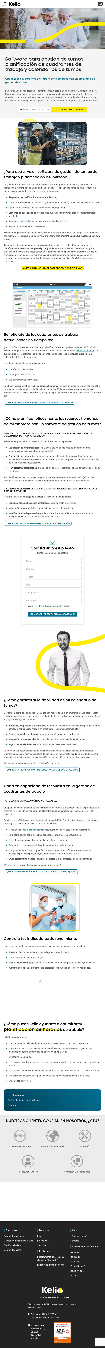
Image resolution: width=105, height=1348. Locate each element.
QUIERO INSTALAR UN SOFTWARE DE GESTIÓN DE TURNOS (52, 268)
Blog (39, 1236)
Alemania (75, 1252)
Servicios (41, 1245)
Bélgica (74, 1256)
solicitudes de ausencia (32, 829)
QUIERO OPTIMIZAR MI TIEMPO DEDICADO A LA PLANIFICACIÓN (38, 523)
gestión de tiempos (85, 350)
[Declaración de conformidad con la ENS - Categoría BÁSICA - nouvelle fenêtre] (62, 1332)
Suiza (73, 1275)
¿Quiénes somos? (79, 1236)
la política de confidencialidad (48, 606)
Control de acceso (12, 1249)
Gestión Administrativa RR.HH (18, 1240)
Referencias (43, 1240)
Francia (74, 1261)
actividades (25, 221)
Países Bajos (76, 1266)
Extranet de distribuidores (49, 1264)
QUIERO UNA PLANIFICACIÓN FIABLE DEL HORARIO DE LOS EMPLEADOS (42, 770)
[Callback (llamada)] (100, 3)
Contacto (74, 1240)
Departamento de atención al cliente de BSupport (51, 1258)
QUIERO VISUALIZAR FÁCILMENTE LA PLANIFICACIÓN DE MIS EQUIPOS (41, 872)
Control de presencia (14, 1236)
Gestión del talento (13, 1245)
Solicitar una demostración (68, 109)
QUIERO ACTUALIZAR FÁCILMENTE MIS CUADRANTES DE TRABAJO (40, 402)
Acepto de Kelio (49, 606)
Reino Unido (76, 1270)
